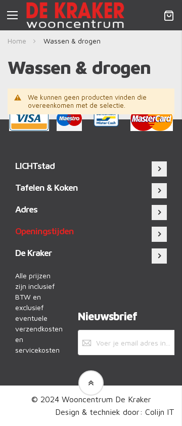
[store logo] (75, 15)
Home (18, 40)
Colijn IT (159, 411)
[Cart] (168, 15)
